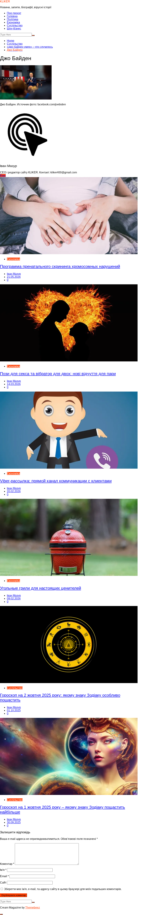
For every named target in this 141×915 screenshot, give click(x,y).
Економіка (13, 22)
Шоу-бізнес (14, 28)
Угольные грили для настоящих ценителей (40, 588)
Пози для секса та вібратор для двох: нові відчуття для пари (58, 373)
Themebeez (32, 907)
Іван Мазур (14, 273)
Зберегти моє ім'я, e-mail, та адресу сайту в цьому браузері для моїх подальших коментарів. (63, 889)
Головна (12, 16)
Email (4, 876)
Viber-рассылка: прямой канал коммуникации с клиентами (56, 481)
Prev (3, 175)
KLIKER (5, 1)
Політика (12, 19)
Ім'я (3, 869)
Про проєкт (14, 13)
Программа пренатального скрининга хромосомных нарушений (60, 266)
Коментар (7, 863)
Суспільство (15, 25)
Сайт (3, 882)
